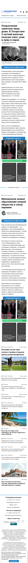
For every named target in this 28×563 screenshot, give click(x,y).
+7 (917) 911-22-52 (13, 500)
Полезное (5, 384)
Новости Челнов (7, 22)
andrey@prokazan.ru (13, 502)
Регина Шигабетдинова (9, 42)
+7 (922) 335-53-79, (13, 513)
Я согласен (14, 561)
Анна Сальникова (12, 212)
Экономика (5, 394)
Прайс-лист (13, 505)
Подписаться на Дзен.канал (14, 67)
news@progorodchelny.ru (13, 515)
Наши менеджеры (13, 507)
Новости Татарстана (8, 195)
